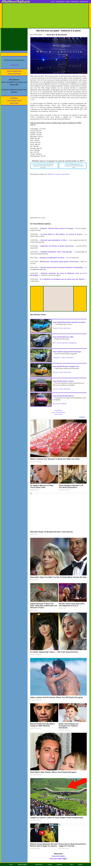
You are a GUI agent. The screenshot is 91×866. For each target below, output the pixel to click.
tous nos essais (58, 856)
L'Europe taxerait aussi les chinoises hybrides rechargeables (61, 267)
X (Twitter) (14, 65)
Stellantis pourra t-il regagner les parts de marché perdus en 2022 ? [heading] (58, 161)
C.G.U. (11, 864)
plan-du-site (39, 864)
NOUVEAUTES (60, 1)
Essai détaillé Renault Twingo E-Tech (66, 366)
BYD (54, 343)
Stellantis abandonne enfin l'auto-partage (56, 252)
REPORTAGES (75, 1)
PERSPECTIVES (84, 1)
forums (50, 864)
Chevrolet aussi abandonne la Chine (53, 240)
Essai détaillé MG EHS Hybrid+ (63, 396)
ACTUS (53, 1)
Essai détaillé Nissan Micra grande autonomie (69, 322)
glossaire (59, 864)
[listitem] (44, 166)
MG (54, 404)
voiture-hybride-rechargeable (66, 343)
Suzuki (55, 389)
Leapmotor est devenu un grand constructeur (57, 246)
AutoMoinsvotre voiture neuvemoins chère (14, 100)
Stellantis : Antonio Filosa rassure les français (56, 228)
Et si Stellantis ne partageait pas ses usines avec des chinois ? (62, 279)
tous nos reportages (58, 858)
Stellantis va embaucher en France (52, 258)
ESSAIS (68, 1)
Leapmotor (56, 357)
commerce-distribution (62, 174)
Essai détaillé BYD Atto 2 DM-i (63, 337)
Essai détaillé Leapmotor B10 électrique (67, 352)
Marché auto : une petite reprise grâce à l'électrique (59, 262)
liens (71, 864)
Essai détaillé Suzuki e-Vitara (63, 381)
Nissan (55, 328)
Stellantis (51, 174)
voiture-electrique (64, 328)
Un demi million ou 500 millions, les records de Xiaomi (61, 234)
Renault (55, 372)
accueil (80, 864)
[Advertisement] (45, 15)
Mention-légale (22, 864)
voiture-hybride (61, 404)
